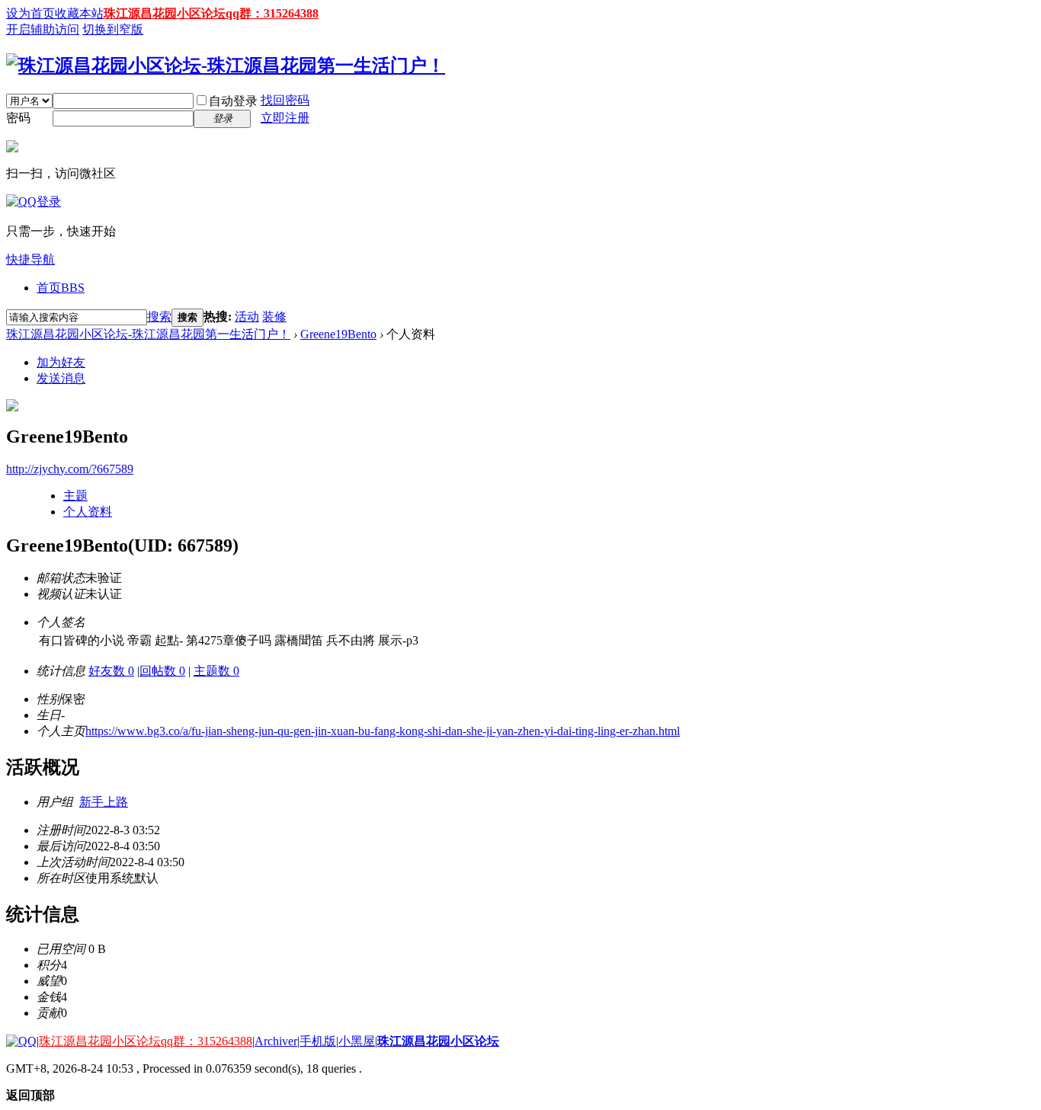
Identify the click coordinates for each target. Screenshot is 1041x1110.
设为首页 (30, 13)
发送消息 (61, 378)
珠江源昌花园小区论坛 (438, 1041)
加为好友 (61, 362)
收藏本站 (79, 13)
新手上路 (103, 801)
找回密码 (285, 100)
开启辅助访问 (42, 29)
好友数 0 (111, 670)
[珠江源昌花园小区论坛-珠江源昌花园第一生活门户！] (225, 65)
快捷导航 (30, 259)
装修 (274, 316)
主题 (75, 495)
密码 (18, 117)
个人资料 (87, 511)
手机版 (317, 1041)
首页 (61, 287)
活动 (247, 316)
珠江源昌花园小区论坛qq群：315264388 (211, 13)
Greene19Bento (338, 334)
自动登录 (233, 100)
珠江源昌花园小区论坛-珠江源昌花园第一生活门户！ (148, 334)
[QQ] (21, 1041)
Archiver (276, 1041)
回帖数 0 (162, 670)
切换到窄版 (112, 29)
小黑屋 (356, 1041)
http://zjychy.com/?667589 (69, 468)
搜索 (159, 316)
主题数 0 (216, 670)
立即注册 (285, 117)
